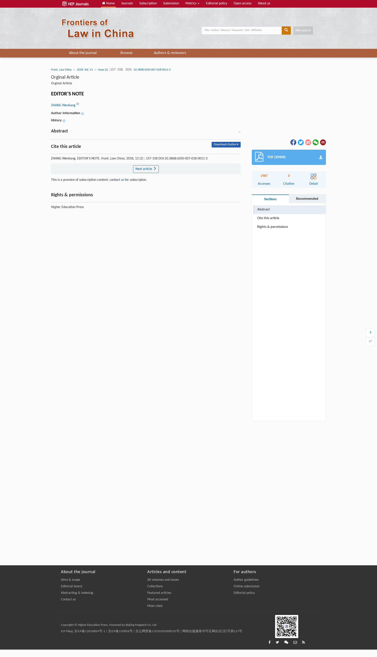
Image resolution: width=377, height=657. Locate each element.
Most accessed (157, 599)
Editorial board (71, 586)
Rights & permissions (272, 227)
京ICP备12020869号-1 (89, 631)
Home (110, 3)
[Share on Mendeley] (322, 142)
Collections (155, 586)
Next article (144, 169)
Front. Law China (61, 69)
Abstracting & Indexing (77, 593)
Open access (242, 3)
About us (264, 3)
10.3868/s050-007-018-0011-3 (152, 69)
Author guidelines (246, 580)
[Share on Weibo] (308, 142)
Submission (171, 3)
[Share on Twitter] (300, 142)
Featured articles (159, 593)
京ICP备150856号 (120, 631)
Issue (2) (103, 69)
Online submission (246, 586)
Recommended (307, 199)
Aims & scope (70, 580)
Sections (270, 199)
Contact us (68, 599)
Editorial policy (216, 3)
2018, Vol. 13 (85, 69)
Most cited (154, 606)
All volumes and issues (163, 580)
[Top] (370, 332)
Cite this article (268, 218)
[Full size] (370, 341)
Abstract (263, 209)
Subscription (148, 3)
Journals (127, 3)
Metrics (191, 3)
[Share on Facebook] (293, 142)
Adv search (303, 30)
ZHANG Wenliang (63, 105)
